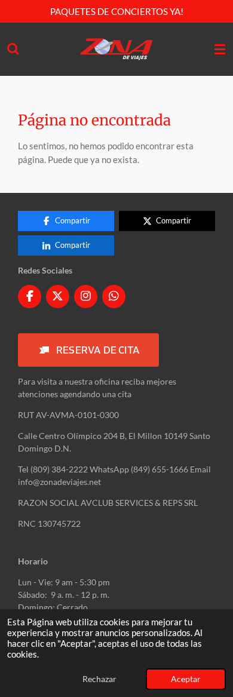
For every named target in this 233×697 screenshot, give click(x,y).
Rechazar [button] (99, 679)
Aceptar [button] (186, 679)
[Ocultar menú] (220, 49)
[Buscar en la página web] (13, 49)
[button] (88, 350)
